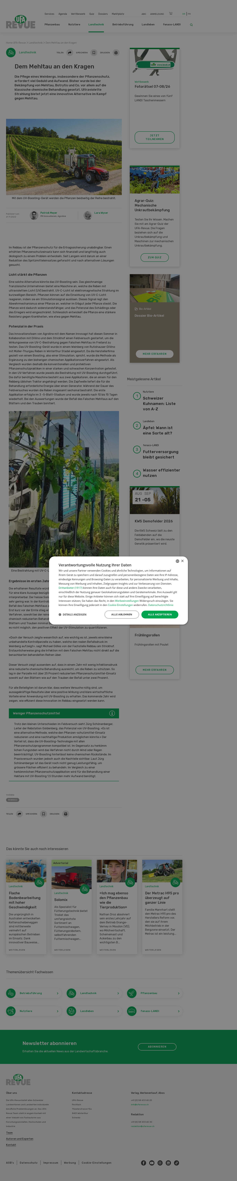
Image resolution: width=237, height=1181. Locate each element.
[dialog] (118, 590)
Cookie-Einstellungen (120, 605)
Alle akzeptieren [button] (160, 614)
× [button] (182, 561)
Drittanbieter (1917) (70, 587)
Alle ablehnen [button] (121, 614)
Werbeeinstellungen (127, 600)
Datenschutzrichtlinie (160, 605)
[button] (72, 615)
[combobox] (177, 561)
